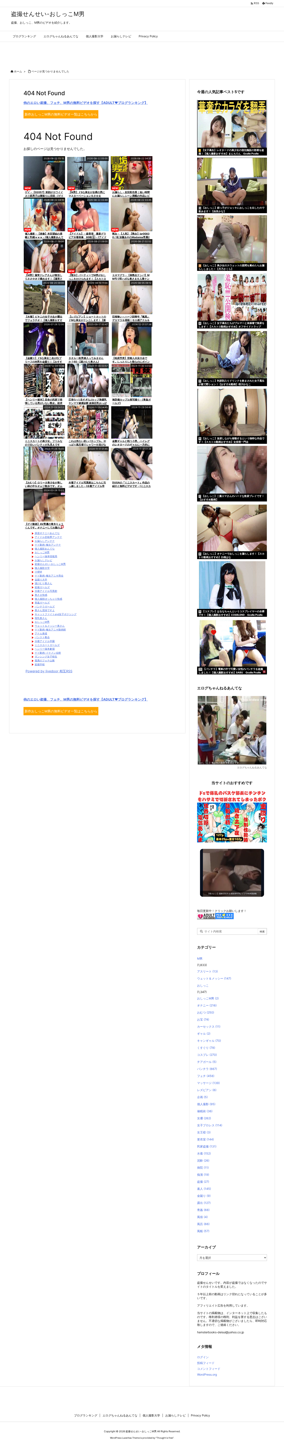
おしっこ (203, 985)
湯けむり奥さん (43, 583)
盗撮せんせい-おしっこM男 (50, 564)
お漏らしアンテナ (45, 541)
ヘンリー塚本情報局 (46, 556)
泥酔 (203, 1160)
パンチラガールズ (45, 606)
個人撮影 (206, 1104)
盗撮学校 (40, 664)
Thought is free (165, 1437)
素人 (204, 1188)
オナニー (207, 1005)
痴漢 (203, 1174)
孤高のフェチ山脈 (45, 660)
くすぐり (206, 1047)
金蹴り (204, 1195)
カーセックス (208, 1026)
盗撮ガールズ (42, 587)
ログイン (203, 1357)
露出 (204, 1203)
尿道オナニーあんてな (47, 533)
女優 (204, 1118)
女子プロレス (209, 1125)
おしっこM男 (42, 552)
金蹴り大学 (41, 579)
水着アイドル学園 (45, 641)
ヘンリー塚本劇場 (45, 648)
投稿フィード (206, 1363)
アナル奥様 (41, 633)
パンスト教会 (42, 637)
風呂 (203, 1224)
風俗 (202, 1217)
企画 (202, 1097)
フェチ (205, 1076)
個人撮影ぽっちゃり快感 (48, 598)
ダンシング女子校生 (46, 656)
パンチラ (207, 1069)
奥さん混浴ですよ (45, 610)
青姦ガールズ (42, 602)
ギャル (203, 1033)
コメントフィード (208, 1368)
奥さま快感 (41, 594)
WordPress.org (207, 1374)
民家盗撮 (206, 1146)
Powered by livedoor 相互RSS (49, 671)
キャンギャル (209, 1040)
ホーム (18, 71)
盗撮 (203, 1181)
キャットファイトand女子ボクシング (56, 614)
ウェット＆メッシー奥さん (50, 625)
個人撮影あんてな (45, 548)
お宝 (203, 1019)
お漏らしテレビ (43, 560)
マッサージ (208, 1083)
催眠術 (204, 1111)
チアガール (206, 1061)
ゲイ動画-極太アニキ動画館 (50, 629)
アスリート (207, 971)
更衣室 (205, 1139)
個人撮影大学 (42, 567)
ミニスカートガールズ (47, 645)
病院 (203, 1167)
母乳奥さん (41, 618)
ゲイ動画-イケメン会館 (48, 652)
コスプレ (207, 1054)
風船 (203, 1231)
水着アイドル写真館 (46, 591)
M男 (200, 958)
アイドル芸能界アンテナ (48, 537)
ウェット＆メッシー (214, 978)
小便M (38, 571)
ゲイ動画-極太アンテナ (48, 544)
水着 (204, 1153)
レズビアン (206, 1090)
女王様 (204, 1132)
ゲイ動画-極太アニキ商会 (49, 575)
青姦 (203, 1210)
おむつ (205, 1012)
